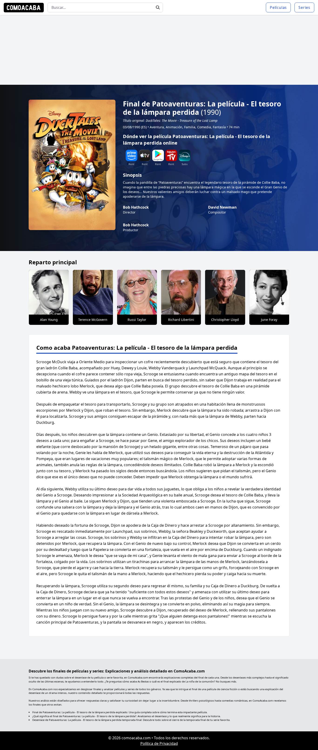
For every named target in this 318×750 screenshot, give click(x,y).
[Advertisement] (159, 49)
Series (304, 7)
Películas (278, 7)
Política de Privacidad (159, 743)
